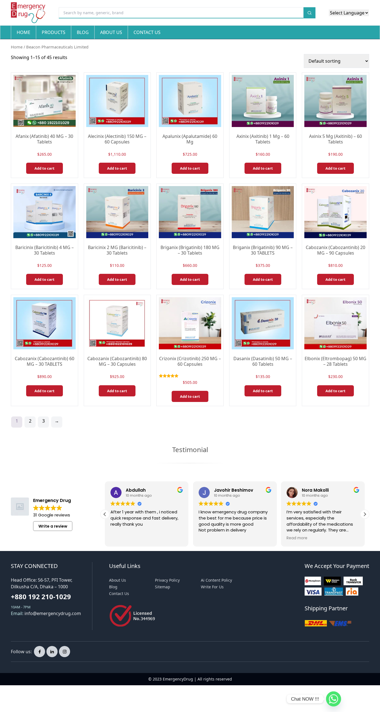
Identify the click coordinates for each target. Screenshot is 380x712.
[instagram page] (64, 651)
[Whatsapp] (333, 698)
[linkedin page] (52, 651)
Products (53, 32)
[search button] (309, 12)
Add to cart (44, 168)
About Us (111, 32)
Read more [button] (297, 538)
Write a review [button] (52, 526)
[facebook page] (39, 651)
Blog (83, 32)
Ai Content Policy (216, 580)
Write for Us (212, 586)
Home (23, 32)
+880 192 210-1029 (41, 596)
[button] (365, 514)
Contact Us (147, 32)
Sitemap (162, 586)
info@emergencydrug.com (52, 613)
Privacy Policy (167, 580)
